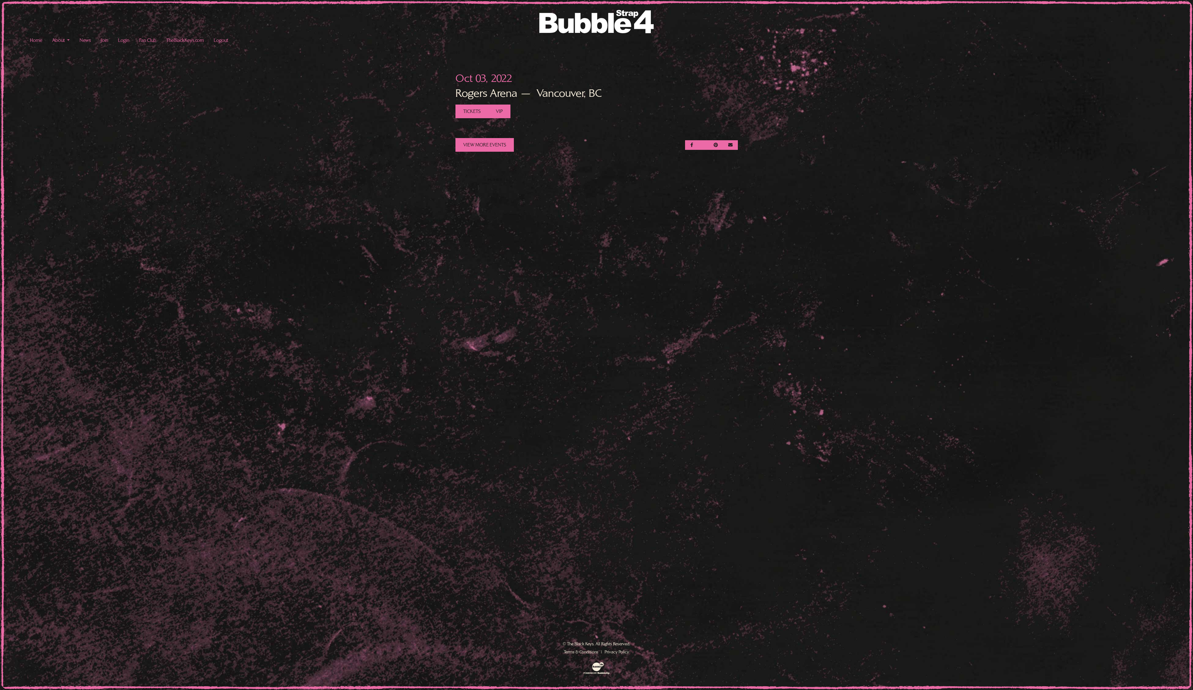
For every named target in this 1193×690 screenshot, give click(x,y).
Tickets (472, 111)
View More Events (484, 145)
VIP (499, 111)
